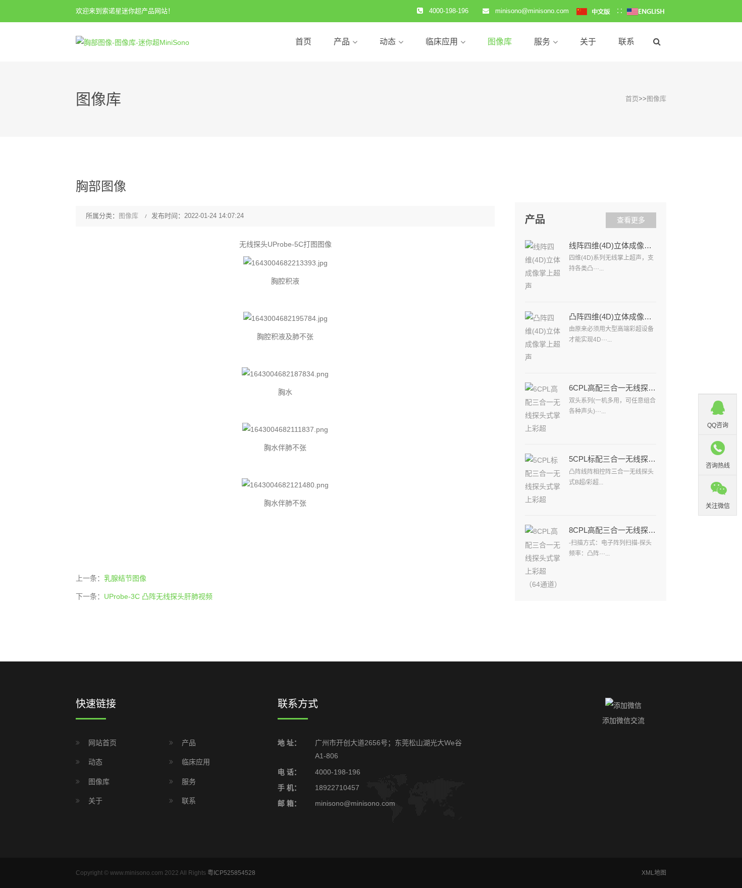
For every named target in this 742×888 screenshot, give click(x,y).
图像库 (500, 41)
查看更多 (631, 220)
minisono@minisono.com (532, 11)
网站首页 (102, 743)
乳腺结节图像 (125, 578)
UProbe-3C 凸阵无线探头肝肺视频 (158, 596)
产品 (342, 41)
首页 (303, 41)
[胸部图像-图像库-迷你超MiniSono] (132, 41)
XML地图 (654, 872)
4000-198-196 (337, 772)
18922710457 (337, 788)
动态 (388, 41)
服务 (542, 41)
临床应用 (442, 41)
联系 (626, 41)
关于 (588, 41)
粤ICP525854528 (231, 872)
